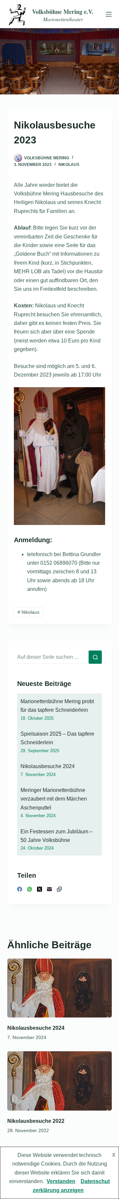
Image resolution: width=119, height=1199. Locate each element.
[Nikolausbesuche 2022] (59, 1080)
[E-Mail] (49, 889)
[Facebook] (19, 889)
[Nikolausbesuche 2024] (59, 988)
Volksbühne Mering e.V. (63, 11)
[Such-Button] (95, 657)
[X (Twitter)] (39, 889)
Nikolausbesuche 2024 (47, 766)
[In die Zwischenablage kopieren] (59, 889)
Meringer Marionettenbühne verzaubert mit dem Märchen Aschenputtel (53, 798)
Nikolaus (69, 164)
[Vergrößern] (96, 395)
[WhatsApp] (29, 889)
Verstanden (61, 1181)
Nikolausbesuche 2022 (35, 1121)
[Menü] (107, 14)
